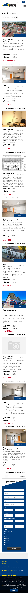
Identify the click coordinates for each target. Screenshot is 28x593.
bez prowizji (8, 542)
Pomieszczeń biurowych (9, 518)
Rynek (5, 529)
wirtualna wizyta (9, 544)
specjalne (7, 538)
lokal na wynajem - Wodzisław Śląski (14, 177)
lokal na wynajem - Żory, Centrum (14, 132)
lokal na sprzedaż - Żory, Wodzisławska (14, 313)
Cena (5, 507)
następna (22, 476)
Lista (16, 17)
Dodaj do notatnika (11, 64)
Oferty (5, 536)
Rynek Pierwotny (9, 531)
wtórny (7, 533)
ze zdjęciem (7, 540)
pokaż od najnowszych (9, 17)
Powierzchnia (7, 513)
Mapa (19, 17)
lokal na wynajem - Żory (14, 88)
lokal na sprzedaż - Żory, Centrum (14, 43)
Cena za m (6, 524)
